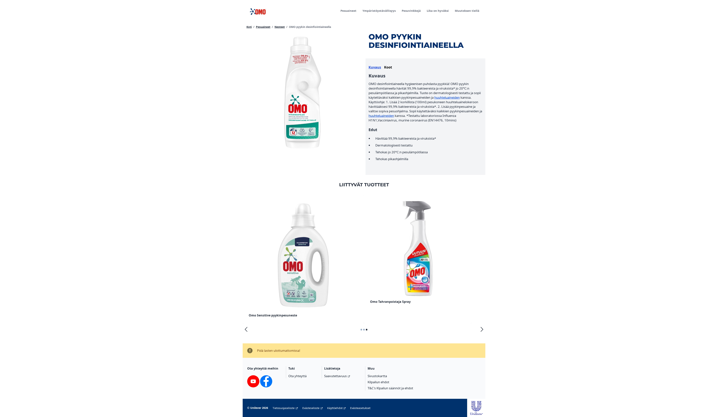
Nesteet (280, 27)
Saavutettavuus (335, 376)
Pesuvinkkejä (411, 11)
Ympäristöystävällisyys (379, 11)
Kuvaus (375, 67)
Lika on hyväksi (438, 11)
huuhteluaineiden (447, 97)
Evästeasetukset (360, 408)
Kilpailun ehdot (378, 382)
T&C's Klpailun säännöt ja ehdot (390, 388)
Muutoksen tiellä (467, 11)
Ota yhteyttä (297, 376)
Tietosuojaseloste (284, 408)
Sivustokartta (377, 376)
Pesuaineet (348, 11)
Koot (388, 67)
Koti (249, 27)
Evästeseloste (310, 408)
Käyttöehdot (335, 408)
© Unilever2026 (257, 408)
